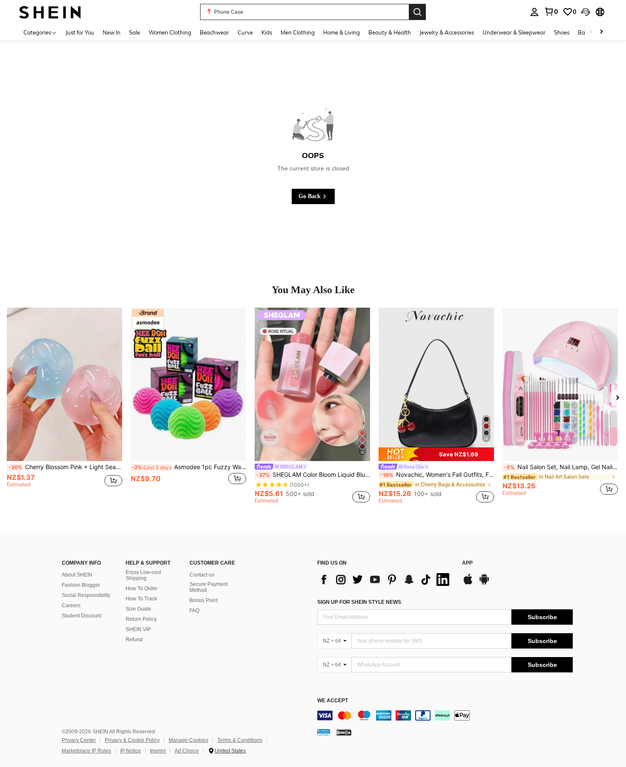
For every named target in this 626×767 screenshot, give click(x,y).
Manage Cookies (188, 740)
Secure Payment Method (209, 587)
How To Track (141, 599)
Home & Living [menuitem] (341, 32)
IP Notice (130, 751)
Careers (71, 605)
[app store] (468, 583)
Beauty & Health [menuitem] (389, 32)
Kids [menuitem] (266, 32)
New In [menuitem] (112, 32)
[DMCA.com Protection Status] (343, 732)
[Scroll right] (601, 32)
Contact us (202, 575)
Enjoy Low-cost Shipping (143, 575)
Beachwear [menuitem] (214, 32)
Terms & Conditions (239, 740)
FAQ (194, 611)
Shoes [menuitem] (561, 32)
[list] (385, 579)
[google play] (484, 583)
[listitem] (64, 405)
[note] (436, 454)
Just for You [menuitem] (80, 32)
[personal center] (534, 12)
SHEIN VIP (138, 629)
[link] (551, 11)
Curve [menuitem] (245, 32)
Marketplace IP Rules (86, 751)
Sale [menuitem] (134, 32)
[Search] (417, 12)
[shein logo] (50, 12)
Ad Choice (187, 751)
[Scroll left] (591, 32)
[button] (585, 12)
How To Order (142, 588)
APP (467, 563)
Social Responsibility (86, 595)
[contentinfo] (445, 715)
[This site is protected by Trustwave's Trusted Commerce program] (323, 732)
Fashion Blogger (81, 585)
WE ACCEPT (332, 701)
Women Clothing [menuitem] (170, 32)
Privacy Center (79, 740)
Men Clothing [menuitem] (298, 32)
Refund (134, 640)
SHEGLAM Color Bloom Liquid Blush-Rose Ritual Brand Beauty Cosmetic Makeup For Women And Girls (313, 474)
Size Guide (138, 609)
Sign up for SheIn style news (359, 602)
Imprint (158, 751)
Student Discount (81, 616)
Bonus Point (204, 600)
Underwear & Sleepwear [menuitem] (514, 32)
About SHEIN (77, 575)
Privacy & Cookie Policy (132, 740)
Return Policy (141, 619)
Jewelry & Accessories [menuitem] (446, 32)
